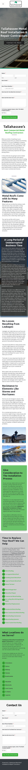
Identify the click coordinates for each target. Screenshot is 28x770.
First (3, 77)
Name (4, 73)
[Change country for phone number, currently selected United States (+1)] (3, 88)
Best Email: (5, 80)
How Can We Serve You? (8, 97)
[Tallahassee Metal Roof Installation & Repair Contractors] (16, 4)
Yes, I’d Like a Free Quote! (9, 117)
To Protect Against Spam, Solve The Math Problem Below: (12, 110)
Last (16, 77)
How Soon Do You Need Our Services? (12, 92)
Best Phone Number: (7, 86)
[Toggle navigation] (3, 3)
